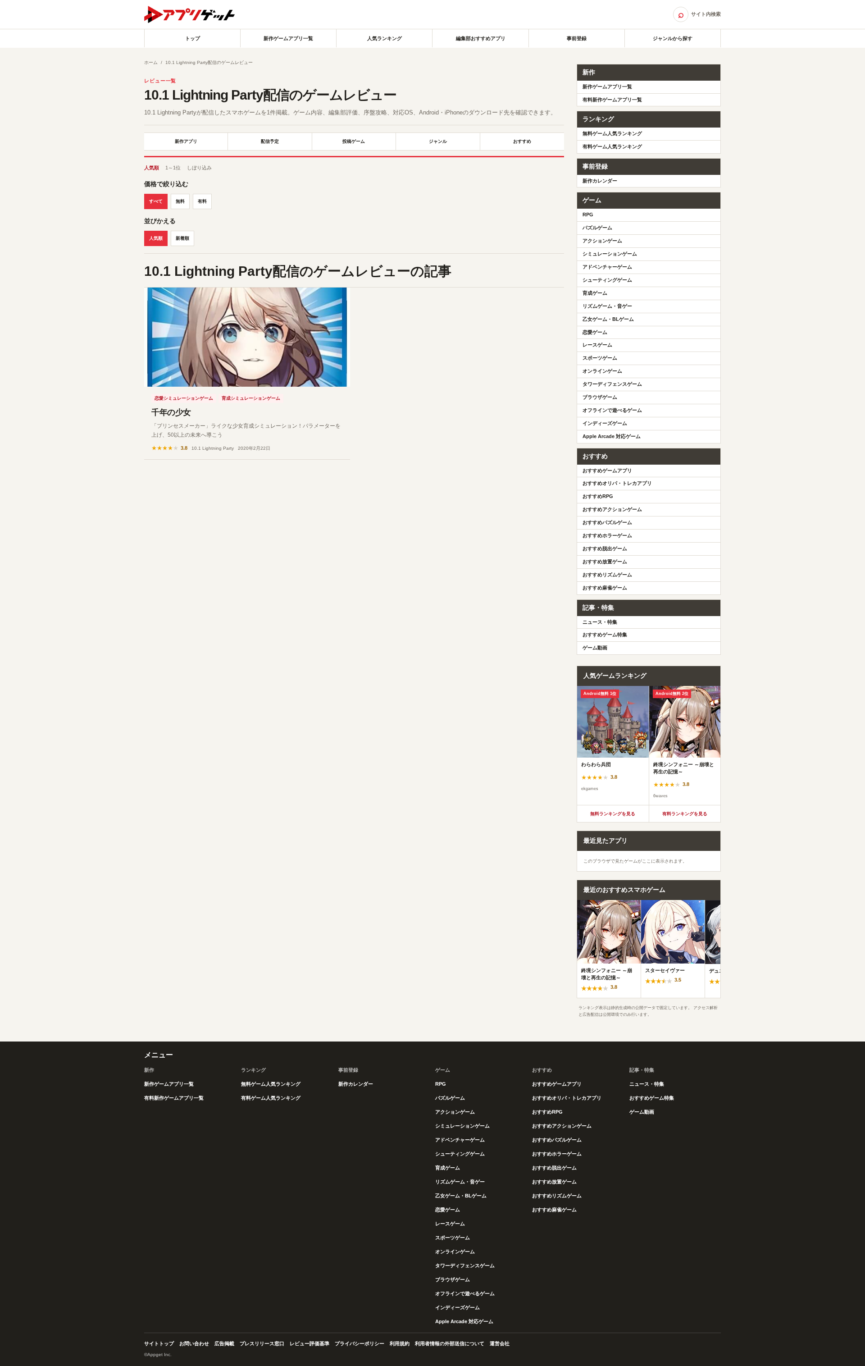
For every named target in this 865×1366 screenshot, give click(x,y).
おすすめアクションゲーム (612, 509)
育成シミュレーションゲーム (251, 398)
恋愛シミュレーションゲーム (184, 398)
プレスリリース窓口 (262, 1343)
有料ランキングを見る (684, 813)
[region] (648, 745)
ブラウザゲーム (600, 397)
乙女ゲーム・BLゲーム (608, 319)
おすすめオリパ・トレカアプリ (617, 483)
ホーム (151, 62)
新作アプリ (186, 141)
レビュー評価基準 (309, 1343)
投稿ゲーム (353, 141)
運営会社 (500, 1343)
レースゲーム (597, 344)
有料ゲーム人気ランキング (612, 146)
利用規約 (400, 1343)
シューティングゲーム (607, 280)
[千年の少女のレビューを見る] (247, 337)
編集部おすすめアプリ (480, 38)
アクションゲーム (602, 240)
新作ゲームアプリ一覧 (288, 38)
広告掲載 (224, 1343)
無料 (180, 201)
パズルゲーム (597, 227)
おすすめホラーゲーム (607, 535)
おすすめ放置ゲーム (605, 561)
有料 (202, 201)
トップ (192, 38)
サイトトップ (159, 1343)
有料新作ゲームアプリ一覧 (612, 99)
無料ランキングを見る (612, 813)
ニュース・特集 (600, 622)
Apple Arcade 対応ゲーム (612, 436)
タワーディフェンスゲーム (612, 384)
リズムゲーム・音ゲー (607, 306)
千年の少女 (171, 412)
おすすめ (522, 141)
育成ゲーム (595, 293)
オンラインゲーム (602, 371)
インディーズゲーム (605, 423)
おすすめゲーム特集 (605, 634)
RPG (588, 214)
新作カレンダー (600, 180)
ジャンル (438, 141)
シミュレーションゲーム (610, 253)
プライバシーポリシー (359, 1343)
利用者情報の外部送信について (449, 1343)
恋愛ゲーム (595, 332)
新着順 (182, 238)
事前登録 (577, 38)
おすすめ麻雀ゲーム (605, 587)
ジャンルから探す (672, 38)
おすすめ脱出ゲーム (605, 548)
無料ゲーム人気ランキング (612, 133)
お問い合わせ (194, 1343)
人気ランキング (384, 38)
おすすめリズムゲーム (607, 574)
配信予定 (270, 141)
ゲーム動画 (595, 647)
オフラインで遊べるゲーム (612, 410)
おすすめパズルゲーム (607, 522)
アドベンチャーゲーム (607, 267)
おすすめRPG (598, 496)
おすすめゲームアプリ (607, 470)
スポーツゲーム (600, 358)
